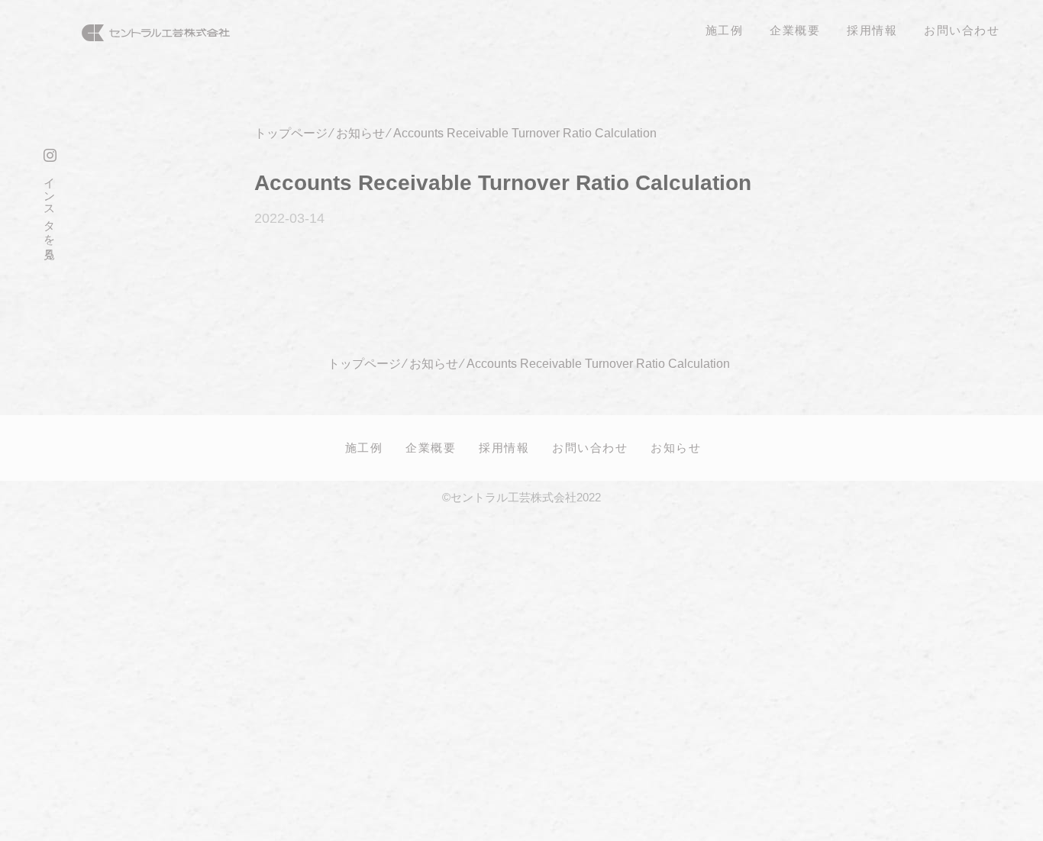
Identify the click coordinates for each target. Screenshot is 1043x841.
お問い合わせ (590, 447)
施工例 (364, 447)
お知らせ (676, 447)
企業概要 (430, 447)
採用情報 (504, 447)
